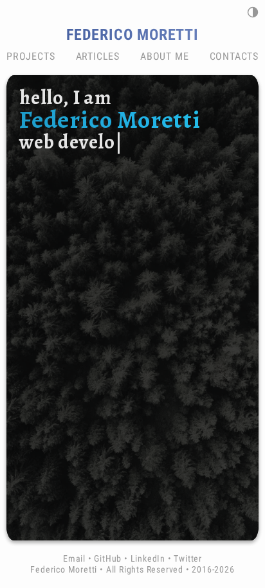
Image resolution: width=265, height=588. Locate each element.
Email (74, 558)
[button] (253, 12)
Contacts (234, 56)
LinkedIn (148, 558)
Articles (98, 56)
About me (164, 56)
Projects (30, 56)
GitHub (108, 558)
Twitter (188, 558)
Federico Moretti (132, 35)
